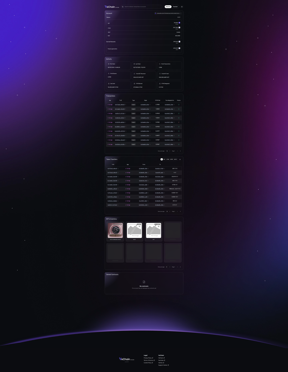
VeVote (160, 363)
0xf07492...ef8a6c (112, 197)
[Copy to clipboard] (180, 13)
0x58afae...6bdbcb (112, 201)
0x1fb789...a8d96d (119, 122)
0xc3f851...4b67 (143, 201)
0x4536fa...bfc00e (120, 144)
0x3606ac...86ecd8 (120, 140)
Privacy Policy (147, 358)
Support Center (162, 365)
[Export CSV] (180, 159)
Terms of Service (148, 360)
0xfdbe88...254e (145, 104)
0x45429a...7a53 (143, 205)
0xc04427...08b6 (169, 113)
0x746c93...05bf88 (120, 135)
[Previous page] (177, 151)
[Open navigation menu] (181, 6)
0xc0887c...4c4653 (120, 126)
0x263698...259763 (120, 131)
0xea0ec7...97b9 (159, 168)
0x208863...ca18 (143, 192)
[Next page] (180, 151)
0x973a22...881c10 (119, 104)
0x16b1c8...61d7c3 (119, 118)
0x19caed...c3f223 (112, 192)
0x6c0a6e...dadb (159, 176)
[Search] (122, 6)
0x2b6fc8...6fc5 (143, 180)
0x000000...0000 (143, 188)
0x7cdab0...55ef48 (120, 109)
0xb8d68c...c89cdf (112, 188)
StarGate (160, 360)
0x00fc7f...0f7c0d (119, 113)
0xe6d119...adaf (159, 172)
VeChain (160, 358)
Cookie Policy (147, 363)
